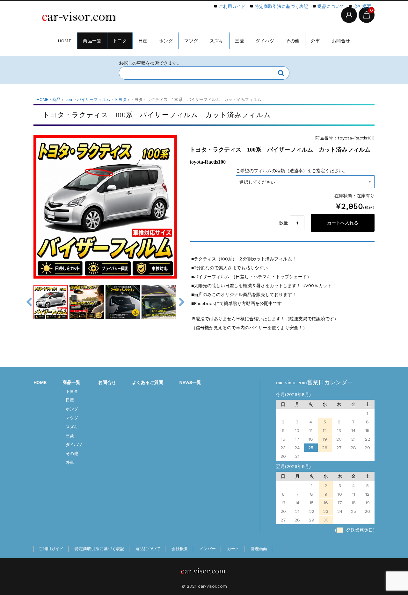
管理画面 (259, 548)
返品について (330, 6)
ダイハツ (265, 40)
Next (181, 302)
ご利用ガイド (232, 6)
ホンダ (166, 40)
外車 (315, 40)
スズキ (217, 40)
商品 (56, 99)
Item (68, 99)
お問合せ (341, 40)
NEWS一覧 (190, 382)
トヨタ (120, 40)
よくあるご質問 (147, 382)
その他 (293, 40)
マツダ (191, 40)
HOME (64, 40)
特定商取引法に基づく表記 (281, 6)
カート (233, 548)
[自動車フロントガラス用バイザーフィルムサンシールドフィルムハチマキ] (81, 17)
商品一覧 (92, 40)
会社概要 (362, 6)
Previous (28, 302)
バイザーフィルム (93, 99)
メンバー (207, 548)
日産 (143, 40)
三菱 (239, 40)
